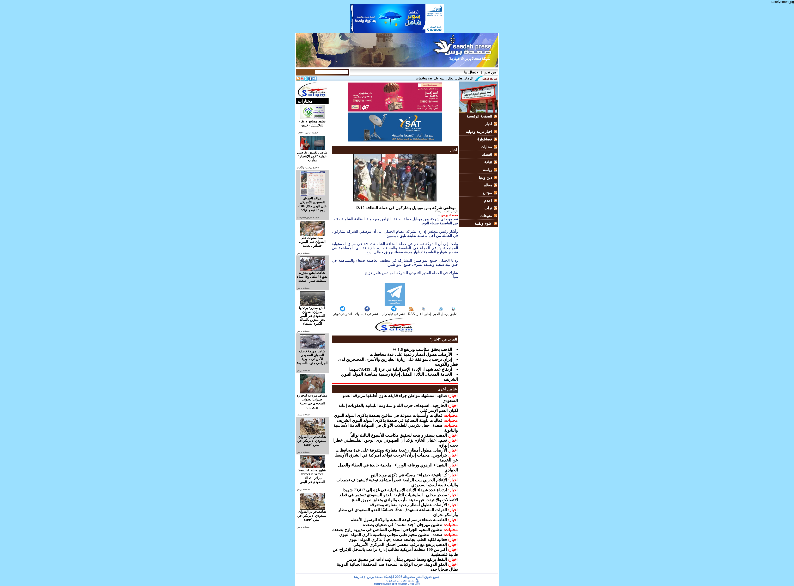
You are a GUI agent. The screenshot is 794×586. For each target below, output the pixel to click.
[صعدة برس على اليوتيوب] (302, 79)
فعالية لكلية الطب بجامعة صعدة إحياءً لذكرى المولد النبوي (397, 539)
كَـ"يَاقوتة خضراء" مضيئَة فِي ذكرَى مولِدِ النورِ (408, 475)
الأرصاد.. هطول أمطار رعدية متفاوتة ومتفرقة (408, 504)
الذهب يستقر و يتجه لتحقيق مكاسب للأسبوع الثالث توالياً (398, 435)
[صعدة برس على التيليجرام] (314, 79)
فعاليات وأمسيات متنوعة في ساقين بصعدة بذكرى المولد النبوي (388, 415)
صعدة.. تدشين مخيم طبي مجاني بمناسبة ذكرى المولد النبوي (390, 534)
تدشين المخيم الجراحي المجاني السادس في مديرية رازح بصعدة (387, 529)
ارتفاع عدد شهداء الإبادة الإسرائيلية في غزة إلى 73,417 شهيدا (395, 490)
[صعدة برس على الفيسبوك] (310, 79)
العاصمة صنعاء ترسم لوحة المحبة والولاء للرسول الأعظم (398, 519)
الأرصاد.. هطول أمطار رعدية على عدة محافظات (410, 354)
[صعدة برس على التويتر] (306, 79)
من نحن (490, 72)
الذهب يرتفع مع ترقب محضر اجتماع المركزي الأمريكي (400, 544)
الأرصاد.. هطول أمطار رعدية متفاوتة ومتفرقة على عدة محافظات (391, 450)
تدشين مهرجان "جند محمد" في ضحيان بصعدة (402, 524)
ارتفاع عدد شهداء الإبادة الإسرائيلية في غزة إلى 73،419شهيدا (400, 369)
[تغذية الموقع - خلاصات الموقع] (298, 79)
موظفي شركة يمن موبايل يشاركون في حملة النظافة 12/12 (406, 207)
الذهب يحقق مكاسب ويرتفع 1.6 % (422, 349)
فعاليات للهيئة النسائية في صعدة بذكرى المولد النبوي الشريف (389, 420)
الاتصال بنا (472, 72)
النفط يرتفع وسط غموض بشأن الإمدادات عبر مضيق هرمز (397, 559)
